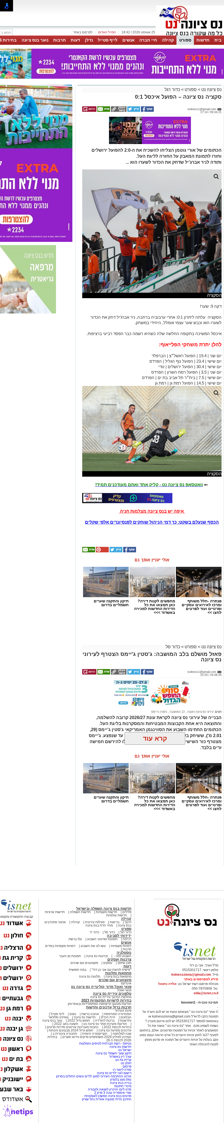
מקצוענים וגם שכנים (84, 963)
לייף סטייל (107, 40)
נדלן (89, 40)
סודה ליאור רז (122, 1070)
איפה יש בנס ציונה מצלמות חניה (152, 511)
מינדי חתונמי (122, 1086)
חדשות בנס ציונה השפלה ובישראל (103, 909)
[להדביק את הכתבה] (102, 551)
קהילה (168, 40)
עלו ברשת (75, 939)
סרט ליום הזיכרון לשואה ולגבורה (109, 1089)
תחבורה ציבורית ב (64, 1034)
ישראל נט (124, 1050)
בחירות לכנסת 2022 (117, 1027)
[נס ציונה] (190, 35)
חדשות (203, 40)
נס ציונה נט (211, 89)
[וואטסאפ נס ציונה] (127, 498)
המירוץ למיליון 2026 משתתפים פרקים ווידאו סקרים (96, 1037)
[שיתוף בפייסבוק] (147, 110)
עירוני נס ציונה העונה (200, 711)
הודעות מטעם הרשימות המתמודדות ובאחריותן (99, 1004)
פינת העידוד (123, 1011)
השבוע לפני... (122, 956)
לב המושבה (177, 711)
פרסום (126, 1066)
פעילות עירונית (95, 922)
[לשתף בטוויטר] (133, 110)
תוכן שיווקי (124, 963)
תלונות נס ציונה (89, 976)
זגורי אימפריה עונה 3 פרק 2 (112, 1093)
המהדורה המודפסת (117, 1014)
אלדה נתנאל (167, 984)
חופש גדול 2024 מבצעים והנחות (70, 1030)
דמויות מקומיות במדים (60, 946)
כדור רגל (172, 89)
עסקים (107, 963)
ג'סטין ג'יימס (159, 711)
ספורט (185, 40)
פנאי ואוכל (124, 990)
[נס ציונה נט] (187, 931)
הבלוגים (125, 1017)
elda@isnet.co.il (206, 993)
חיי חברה (148, 40)
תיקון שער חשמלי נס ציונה (113, 1053)
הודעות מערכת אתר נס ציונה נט (104, 1024)
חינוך (128, 922)
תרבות (59, 40)
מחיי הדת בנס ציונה (99, 925)
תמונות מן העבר (70, 956)
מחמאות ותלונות (118, 973)
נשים (72, 1014)
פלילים (126, 912)
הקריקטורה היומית (94, 1034)
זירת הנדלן (107, 1017)
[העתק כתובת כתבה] (118, 110)
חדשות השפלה (80, 912)
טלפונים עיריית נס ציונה (112, 994)
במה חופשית (77, 970)
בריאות (114, 922)
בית (218, 40)
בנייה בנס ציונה (120, 1083)
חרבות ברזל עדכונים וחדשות (108, 1007)
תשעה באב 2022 (66, 1024)
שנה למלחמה (121, 1034)
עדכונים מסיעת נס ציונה (114, 1030)
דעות (75, 40)
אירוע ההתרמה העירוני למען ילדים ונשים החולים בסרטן (93, 1076)
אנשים (128, 40)
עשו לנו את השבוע (93, 946)
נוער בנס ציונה (35, 40)
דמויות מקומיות (120, 946)
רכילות (127, 939)
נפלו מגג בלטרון (120, 1079)
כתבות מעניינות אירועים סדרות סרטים (72, 1027)
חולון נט (125, 1063)
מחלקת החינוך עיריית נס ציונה (110, 997)
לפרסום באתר (82, 32)
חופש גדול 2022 (78, 1020)
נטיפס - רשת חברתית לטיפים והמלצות (105, 1043)
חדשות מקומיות (106, 912)
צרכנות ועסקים (119, 959)
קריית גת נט (123, 1060)
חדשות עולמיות (116, 915)
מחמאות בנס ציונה (118, 976)
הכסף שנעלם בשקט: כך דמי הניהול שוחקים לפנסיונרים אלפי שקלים (152, 522)
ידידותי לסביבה (119, 936)
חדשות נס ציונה (84, 1017)
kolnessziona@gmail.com (191, 975)
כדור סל (173, 646)
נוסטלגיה (124, 953)
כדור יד (94, 932)
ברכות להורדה (104, 1020)
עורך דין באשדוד (120, 1057)
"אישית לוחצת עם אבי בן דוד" (111, 970)
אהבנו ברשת (90, 1014)
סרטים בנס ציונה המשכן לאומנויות (107, 1096)
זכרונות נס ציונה (97, 956)
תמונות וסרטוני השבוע (102, 939)
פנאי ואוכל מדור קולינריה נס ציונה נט (101, 987)
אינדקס (126, 983)
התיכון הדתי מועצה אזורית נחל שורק (106, 1099)
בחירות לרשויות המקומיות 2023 (106, 1000)
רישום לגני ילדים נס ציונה (114, 1073)
